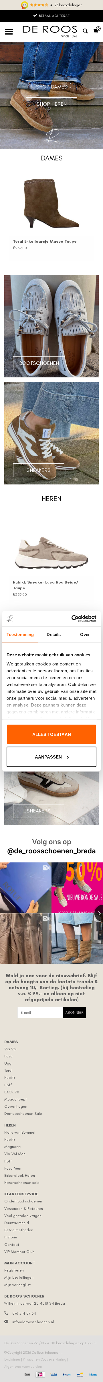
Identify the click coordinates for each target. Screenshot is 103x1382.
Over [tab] (85, 634)
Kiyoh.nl (90, 1343)
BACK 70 (11, 1092)
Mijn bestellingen (18, 1277)
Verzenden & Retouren (23, 1208)
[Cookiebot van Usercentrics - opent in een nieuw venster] (72, 618)
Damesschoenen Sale (23, 1113)
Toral (8, 1070)
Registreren (14, 1270)
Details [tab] (54, 634)
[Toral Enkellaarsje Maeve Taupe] (51, 203)
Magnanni (12, 1146)
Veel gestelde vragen (22, 1215)
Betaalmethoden (18, 1230)
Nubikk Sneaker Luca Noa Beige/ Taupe (45, 585)
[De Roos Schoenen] (51, 31)
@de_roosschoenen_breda (51, 851)
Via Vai (10, 1049)
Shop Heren (52, 104)
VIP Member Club (19, 1251)
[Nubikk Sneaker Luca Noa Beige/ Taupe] (51, 544)
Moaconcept (15, 1099)
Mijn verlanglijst (17, 1284)
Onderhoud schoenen (23, 1201)
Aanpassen (48, 756)
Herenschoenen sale (21, 1182)
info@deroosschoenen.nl (33, 1321)
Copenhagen (15, 1106)
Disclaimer (12, 1359)
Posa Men (12, 1168)
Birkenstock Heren (19, 1175)
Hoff (8, 1085)
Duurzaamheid (16, 1222)
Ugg (7, 1063)
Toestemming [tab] (20, 634)
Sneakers (39, 470)
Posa (8, 1056)
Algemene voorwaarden (23, 1367)
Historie (10, 1237)
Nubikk (9, 1077)
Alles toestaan (51, 734)
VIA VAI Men (14, 1153)
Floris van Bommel (19, 1132)
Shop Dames (51, 87)
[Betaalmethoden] (26, 1374)
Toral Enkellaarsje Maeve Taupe (45, 241)
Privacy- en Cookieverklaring (45, 1359)
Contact (11, 1244)
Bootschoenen (39, 363)
